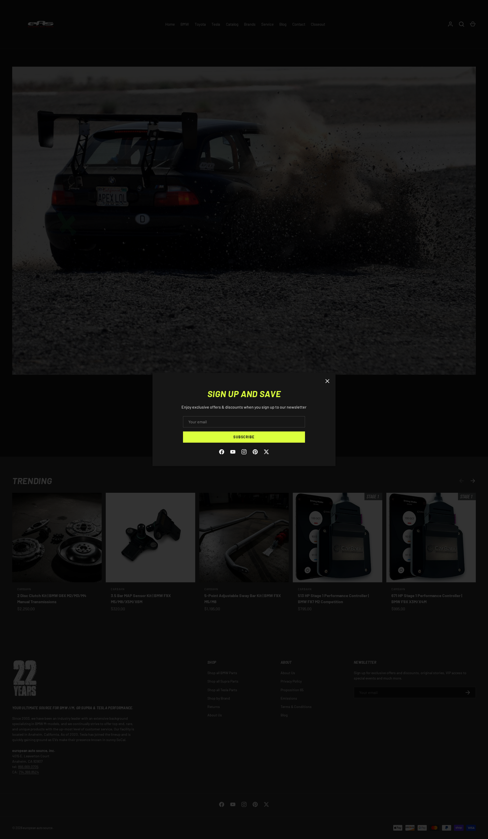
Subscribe (243, 437)
